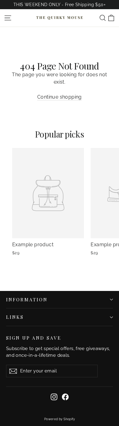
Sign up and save (33, 338)
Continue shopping (59, 97)
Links (15, 317)
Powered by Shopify (59, 419)
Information (27, 299)
